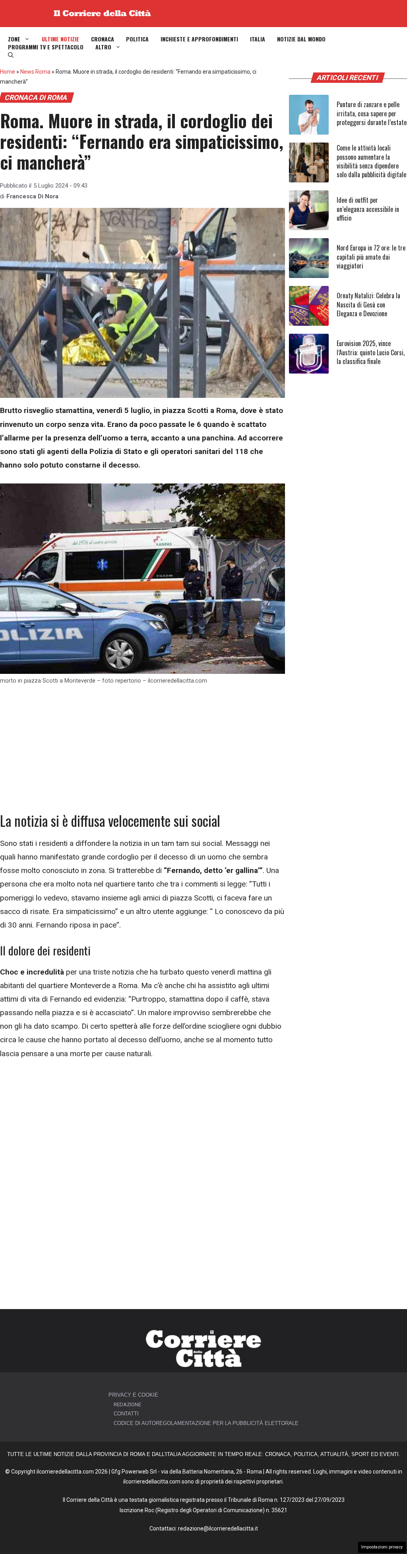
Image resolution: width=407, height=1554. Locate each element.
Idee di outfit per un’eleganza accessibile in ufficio (368, 209)
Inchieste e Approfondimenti (199, 39)
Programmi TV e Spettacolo (45, 47)
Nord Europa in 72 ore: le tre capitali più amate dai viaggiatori (371, 256)
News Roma (35, 72)
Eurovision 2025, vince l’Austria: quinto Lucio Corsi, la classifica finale (371, 352)
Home (7, 72)
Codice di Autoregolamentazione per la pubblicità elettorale (206, 1423)
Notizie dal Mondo (301, 39)
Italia (257, 39)
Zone (14, 39)
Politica (137, 39)
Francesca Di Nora (32, 196)
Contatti (126, 1414)
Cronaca (102, 39)
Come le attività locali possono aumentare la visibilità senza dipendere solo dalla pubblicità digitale (371, 161)
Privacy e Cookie (133, 1395)
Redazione (127, 1404)
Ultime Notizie (60, 39)
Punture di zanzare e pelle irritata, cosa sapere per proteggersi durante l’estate (372, 113)
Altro (103, 47)
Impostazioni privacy (382, 1547)
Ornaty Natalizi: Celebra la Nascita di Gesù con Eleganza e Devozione (368, 304)
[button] (10, 55)
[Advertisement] (142, 753)
